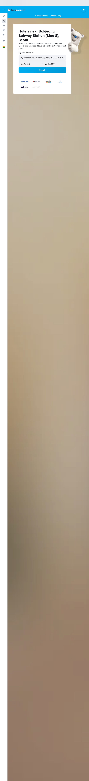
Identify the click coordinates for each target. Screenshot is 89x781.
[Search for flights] (4, 16)
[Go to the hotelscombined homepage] (16, 10)
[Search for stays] (4, 21)
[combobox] (26, 52)
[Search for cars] (4, 25)
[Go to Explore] (4, 34)
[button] (3, 9)
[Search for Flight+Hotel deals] (4, 30)
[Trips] (4, 41)
